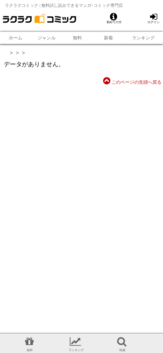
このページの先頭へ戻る (135, 82)
